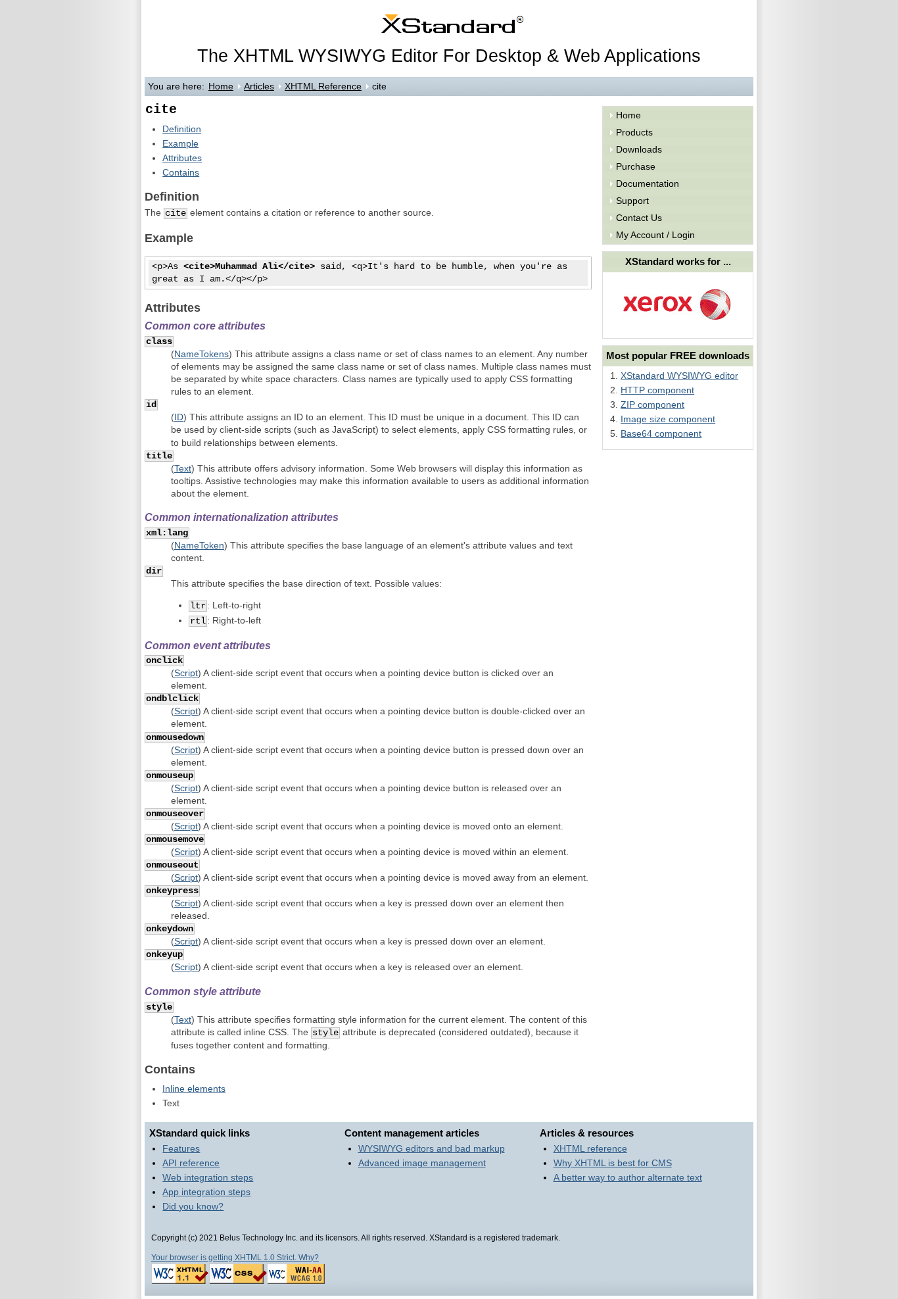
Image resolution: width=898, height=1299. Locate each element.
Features (181, 1149)
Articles (259, 86)
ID (178, 417)
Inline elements (193, 1089)
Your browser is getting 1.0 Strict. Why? (235, 1258)
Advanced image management (422, 1163)
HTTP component (657, 390)
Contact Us (639, 218)
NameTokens (201, 354)
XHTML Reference (323, 86)
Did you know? (193, 1207)
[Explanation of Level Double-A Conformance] (296, 1281)
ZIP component (652, 405)
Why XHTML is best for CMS (613, 1163)
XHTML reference (590, 1149)
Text (182, 469)
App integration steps (206, 1192)
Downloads (639, 150)
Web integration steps (207, 1178)
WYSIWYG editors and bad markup (431, 1149)
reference (191, 1163)
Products (634, 132)
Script (186, 673)
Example (180, 144)
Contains (180, 173)
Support (632, 201)
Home (220, 86)
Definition (181, 129)
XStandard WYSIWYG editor (679, 376)
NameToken (199, 546)
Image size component (668, 419)
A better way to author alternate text (628, 1178)
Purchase (635, 167)
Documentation (647, 184)
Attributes (182, 158)
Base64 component (661, 434)
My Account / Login (655, 235)
